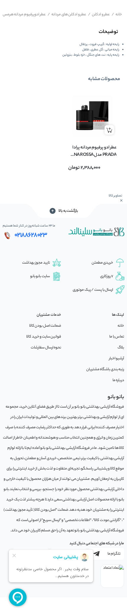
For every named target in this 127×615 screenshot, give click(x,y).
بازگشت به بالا (68, 211)
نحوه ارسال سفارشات (46, 348)
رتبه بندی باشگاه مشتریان (105, 369)
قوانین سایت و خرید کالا (43, 337)
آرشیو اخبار (116, 359)
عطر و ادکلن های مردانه (67, 14)
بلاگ (121, 348)
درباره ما (118, 380)
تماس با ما (116, 337)
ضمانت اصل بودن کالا (45, 326)
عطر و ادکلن (99, 14)
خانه (117, 14)
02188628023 (30, 235)
